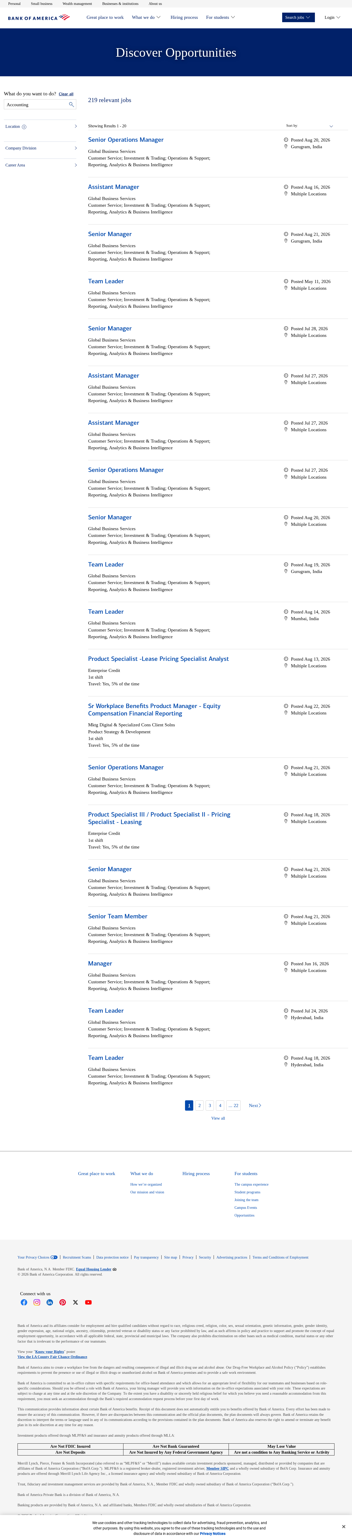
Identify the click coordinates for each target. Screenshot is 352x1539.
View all (218, 1118)
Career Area (15, 165)
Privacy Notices (212, 1534)
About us (155, 4)
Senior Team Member (117, 917)
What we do (143, 17)
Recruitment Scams (77, 1257)
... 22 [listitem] (233, 1105)
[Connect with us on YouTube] (88, 1302)
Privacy (188, 1257)
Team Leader (106, 282)
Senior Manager (110, 234)
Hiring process (184, 17)
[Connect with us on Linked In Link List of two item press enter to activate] (49, 1302)
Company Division (20, 148)
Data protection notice (112, 1257)
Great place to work (105, 17)
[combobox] (315, 125)
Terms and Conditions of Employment (280, 1257)
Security (205, 1257)
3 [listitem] (210, 1105)
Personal (14, 4)
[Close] (343, 1526)
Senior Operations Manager (126, 140)
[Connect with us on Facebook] (24, 1302)
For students (217, 17)
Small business (41, 4)
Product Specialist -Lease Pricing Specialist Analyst (158, 659)
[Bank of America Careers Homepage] (39, 19)
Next (253, 1105)
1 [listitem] (189, 1105)
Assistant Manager (113, 187)
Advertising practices (231, 1257)
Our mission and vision (147, 1192)
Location (12, 126)
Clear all (66, 94)
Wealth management (77, 4)
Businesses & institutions (120, 4)
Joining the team (246, 1200)
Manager (100, 964)
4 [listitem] (220, 1105)
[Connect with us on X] (75, 1302)
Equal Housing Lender (96, 1269)
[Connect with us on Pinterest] (62, 1302)
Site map (170, 1257)
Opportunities (244, 1215)
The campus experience (251, 1184)
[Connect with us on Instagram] (36, 1302)
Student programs (247, 1192)
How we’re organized (146, 1184)
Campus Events (245, 1208)
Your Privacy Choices (33, 1257)
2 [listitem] (199, 1105)
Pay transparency (146, 1257)
